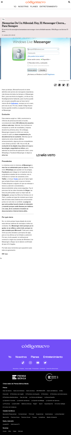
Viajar (14, 431)
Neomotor (6, 417)
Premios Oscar (25, 417)
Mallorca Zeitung (26, 403)
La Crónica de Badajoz (35, 397)
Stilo (9, 431)
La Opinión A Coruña (9, 400)
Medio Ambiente (52, 417)
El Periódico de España (32, 394)
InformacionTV (15, 424)
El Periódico (44, 394)
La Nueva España (49, 397)
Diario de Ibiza (30, 390)
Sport (41, 403)
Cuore (4, 431)
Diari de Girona (7, 390)
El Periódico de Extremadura (58, 394)
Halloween (14, 103)
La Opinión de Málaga (37, 400)
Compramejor (22, 414)
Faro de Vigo (23, 397)
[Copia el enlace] (55, 85)
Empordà (5, 394)
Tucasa (34, 417)
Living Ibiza (42, 417)
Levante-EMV (16, 403)
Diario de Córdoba (18, 390)
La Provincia (6, 403)
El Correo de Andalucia (9, 407)
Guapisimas (39, 414)
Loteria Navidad (59, 414)
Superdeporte (48, 403)
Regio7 (35, 403)
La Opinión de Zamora (52, 400)
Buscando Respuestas (9, 414)
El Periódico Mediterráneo (10, 397)
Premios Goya (15, 417)
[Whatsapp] (59, 85)
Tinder (15, 179)
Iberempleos (49, 414)
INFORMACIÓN (41, 390)
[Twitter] (63, 85)
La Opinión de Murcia (23, 400)
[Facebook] (67, 85)
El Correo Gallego (60, 403)
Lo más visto (45, 155)
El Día (61, 390)
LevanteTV (6, 424)
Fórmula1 (31, 414)
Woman (20, 431)
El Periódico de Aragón (17, 394)
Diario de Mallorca (52, 390)
